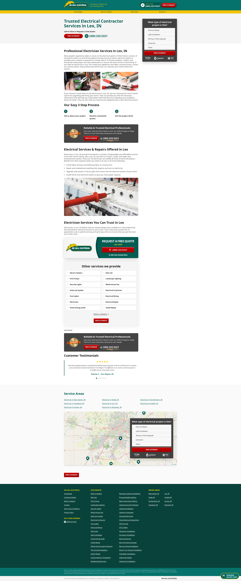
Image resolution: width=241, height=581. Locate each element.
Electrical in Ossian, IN (73, 407)
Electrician (134, 12)
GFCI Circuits (123, 524)
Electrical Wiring (96, 528)
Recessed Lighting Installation (129, 494)
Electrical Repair (154, 30)
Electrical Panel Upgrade (128, 543)
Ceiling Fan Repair (125, 558)
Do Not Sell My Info (114, 578)
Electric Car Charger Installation (130, 550)
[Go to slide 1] (96, 378)
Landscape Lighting (98, 505)
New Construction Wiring (128, 501)
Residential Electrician (98, 561)
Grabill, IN (168, 497)
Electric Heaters (106, 12)
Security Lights (96, 509)
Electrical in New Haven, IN (75, 400)
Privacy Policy (69, 512)
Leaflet (175, 464)
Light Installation (154, 34)
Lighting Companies (126, 512)
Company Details (70, 497)
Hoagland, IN (153, 505)
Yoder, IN (152, 497)
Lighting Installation (126, 509)
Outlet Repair (95, 543)
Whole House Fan (97, 512)
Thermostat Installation (99, 550)
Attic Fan (94, 497)
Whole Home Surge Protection (101, 546)
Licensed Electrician (126, 516)
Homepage (78, 12)
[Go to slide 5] (104, 378)
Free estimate (169, 5)
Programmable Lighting (127, 497)
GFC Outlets (123, 528)
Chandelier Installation (127, 554)
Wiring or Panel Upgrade (157, 39)
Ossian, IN (168, 501)
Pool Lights (95, 524)
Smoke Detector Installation (101, 558)
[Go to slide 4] (102, 378)
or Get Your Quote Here (118, 255)
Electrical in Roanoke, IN (112, 407)
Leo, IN (167, 494)
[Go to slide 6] (105, 378)
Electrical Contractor (98, 520)
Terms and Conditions (72, 509)
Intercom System (97, 516)
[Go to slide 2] (98, 378)
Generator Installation (127, 531)
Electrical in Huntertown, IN (151, 400)
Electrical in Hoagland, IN (74, 403)
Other (150, 47)
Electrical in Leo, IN (109, 403)
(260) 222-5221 (111, 138)
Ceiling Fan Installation (127, 561)
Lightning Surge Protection (128, 505)
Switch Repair (95, 554)
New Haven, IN (154, 494)
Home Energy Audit (98, 539)
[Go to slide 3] (100, 378)
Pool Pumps (95, 501)
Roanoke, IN (169, 505)
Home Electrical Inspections (129, 520)
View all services (100, 314)
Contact (67, 505)
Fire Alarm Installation (127, 535)
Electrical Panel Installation (128, 546)
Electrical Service (125, 539)
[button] (111, 463)
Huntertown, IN (154, 501)
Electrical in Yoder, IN (110, 400)
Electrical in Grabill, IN (149, 403)
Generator (152, 43)
